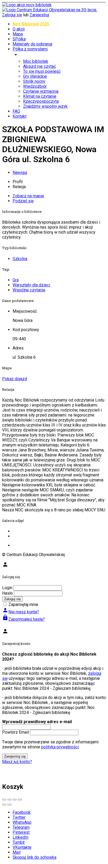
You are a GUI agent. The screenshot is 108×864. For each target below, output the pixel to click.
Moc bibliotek (35, 61)
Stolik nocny (34, 81)
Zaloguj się (12, 14)
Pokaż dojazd (14, 378)
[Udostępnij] (9, 799)
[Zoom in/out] (20, 799)
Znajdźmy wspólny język (45, 106)
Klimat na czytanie (39, 96)
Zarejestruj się (15, 756)
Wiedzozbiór (35, 86)
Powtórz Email (15, 732)
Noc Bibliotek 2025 (31, 24)
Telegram (21, 827)
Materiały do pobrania (32, 44)
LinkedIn (20, 837)
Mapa (18, 34)
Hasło (7, 593)
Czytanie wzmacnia (40, 91)
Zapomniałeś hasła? (23, 619)
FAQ (16, 111)
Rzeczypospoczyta (41, 101)
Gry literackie (35, 76)
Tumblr (19, 842)
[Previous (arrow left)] (4, 804)
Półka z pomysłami (30, 49)
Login (7, 587)
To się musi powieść (42, 71)
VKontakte (22, 847)
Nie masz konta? (20, 611)
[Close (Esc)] (4, 799)
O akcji (19, 29)
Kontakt (19, 116)
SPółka (19, 39)
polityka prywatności (60, 746)
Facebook (22, 812)
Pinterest (21, 832)
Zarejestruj (39, 14)
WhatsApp (22, 822)
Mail (16, 852)
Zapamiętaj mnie (23, 604)
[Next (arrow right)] (9, 804)
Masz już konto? (17, 761)
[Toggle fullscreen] (15, 799)
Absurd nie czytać (39, 66)
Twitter (19, 817)
